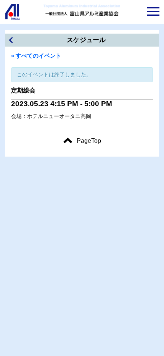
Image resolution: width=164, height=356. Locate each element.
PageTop (89, 141)
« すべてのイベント (36, 55)
